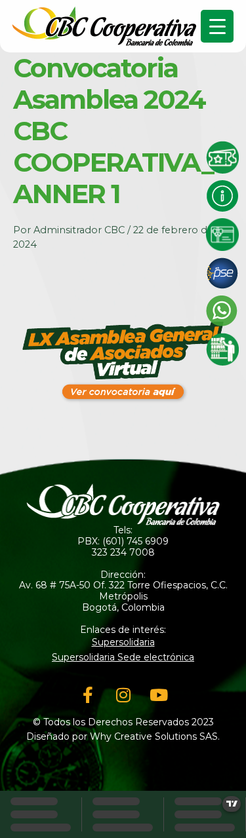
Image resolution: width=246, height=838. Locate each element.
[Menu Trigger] (217, 26)
